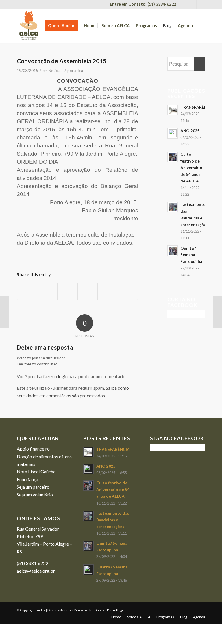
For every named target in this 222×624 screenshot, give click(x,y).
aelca (78, 70)
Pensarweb (82, 610)
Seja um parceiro (33, 487)
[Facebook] (183, 4)
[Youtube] (192, 4)
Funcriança (27, 479)
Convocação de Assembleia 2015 (61, 60)
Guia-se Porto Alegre (109, 610)
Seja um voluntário (35, 494)
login (63, 376)
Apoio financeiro (33, 448)
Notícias (55, 70)
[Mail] (201, 4)
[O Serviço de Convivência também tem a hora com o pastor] (4, 312)
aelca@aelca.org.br (36, 570)
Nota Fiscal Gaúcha (36, 471)
